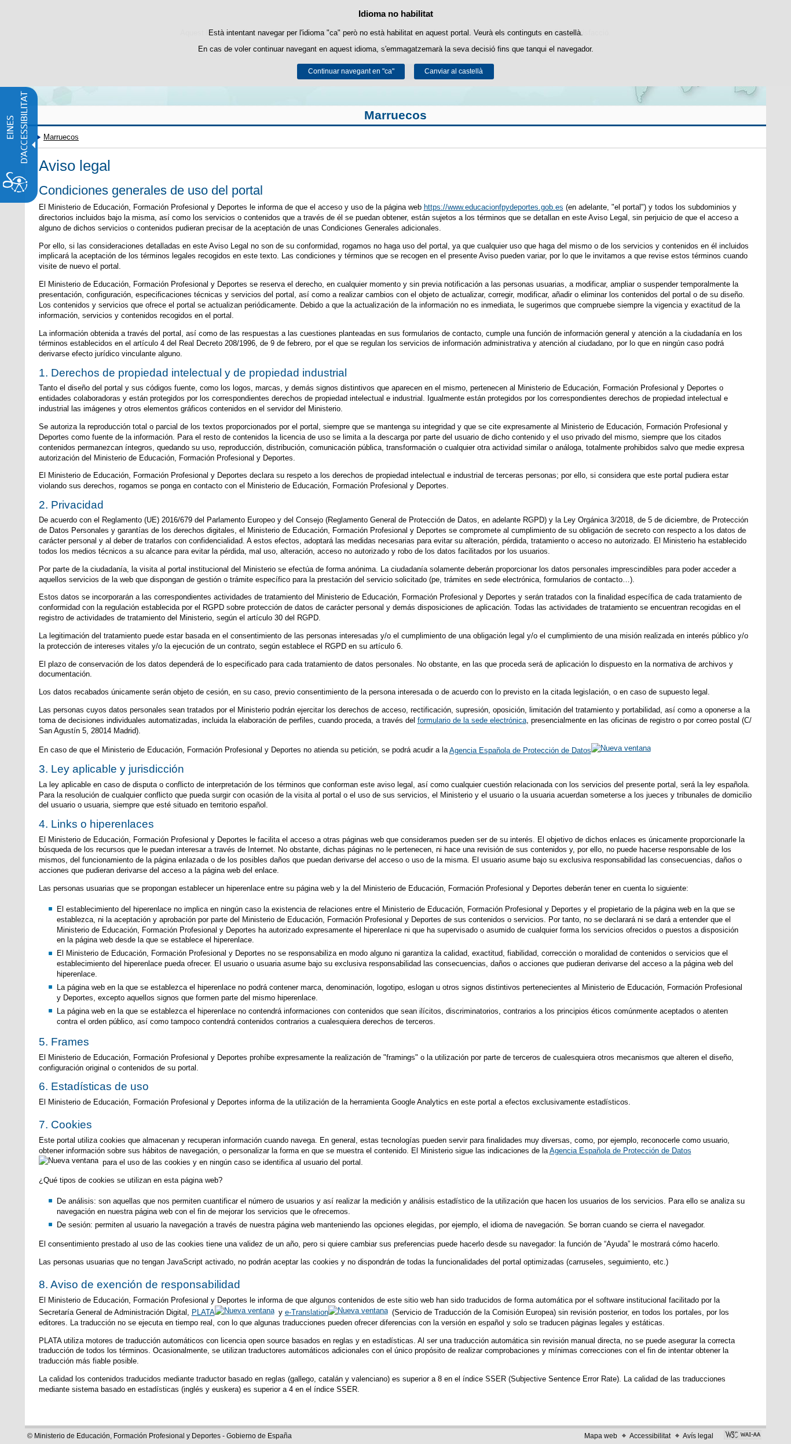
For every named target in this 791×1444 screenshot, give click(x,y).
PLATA (203, 1312)
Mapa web (600, 1436)
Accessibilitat (650, 1436)
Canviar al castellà (453, 71)
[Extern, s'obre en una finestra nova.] (742, 1436)
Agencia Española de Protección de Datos (520, 750)
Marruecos (395, 115)
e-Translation (306, 1312)
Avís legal (698, 1436)
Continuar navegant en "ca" (351, 71)
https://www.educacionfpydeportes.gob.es (493, 207)
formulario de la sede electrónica (472, 720)
